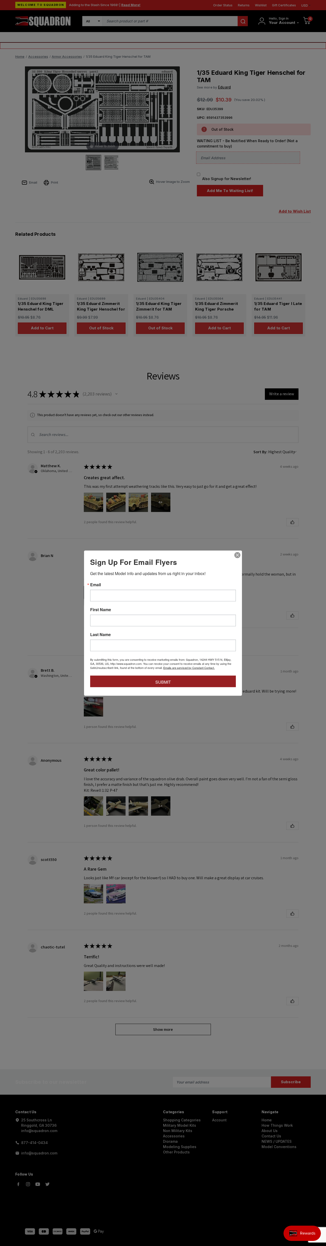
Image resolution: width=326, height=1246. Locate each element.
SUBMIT (163, 682)
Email (95, 584)
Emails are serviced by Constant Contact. (189, 667)
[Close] (237, 555)
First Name (100, 609)
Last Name (100, 634)
